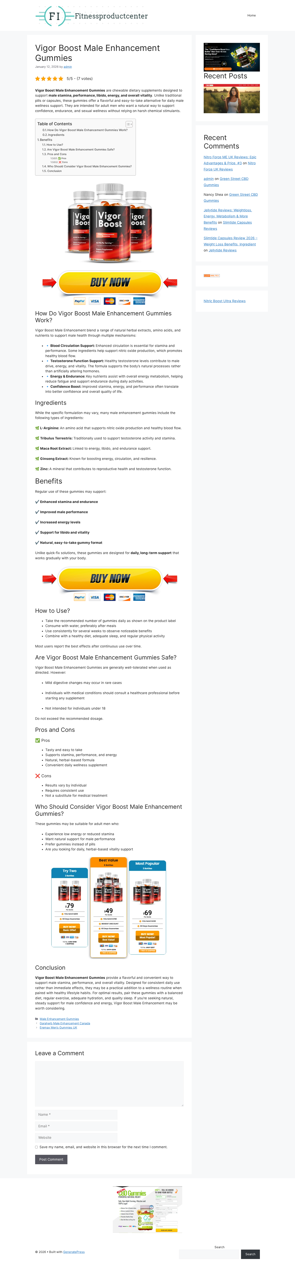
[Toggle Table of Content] (127, 124)
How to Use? (55, 144)
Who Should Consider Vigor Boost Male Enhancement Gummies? (89, 166)
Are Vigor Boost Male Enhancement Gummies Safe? (81, 149)
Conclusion (54, 171)
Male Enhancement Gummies (59, 1019)
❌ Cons (63, 162)
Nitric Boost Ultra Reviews (225, 301)
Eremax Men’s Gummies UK (58, 1027)
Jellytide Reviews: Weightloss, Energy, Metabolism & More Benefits (228, 216)
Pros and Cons (56, 154)
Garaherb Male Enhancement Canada (65, 1023)
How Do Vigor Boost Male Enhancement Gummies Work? (87, 130)
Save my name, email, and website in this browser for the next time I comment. (104, 1147)
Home (251, 15)
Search (220, 1247)
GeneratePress (74, 1252)
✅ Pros (62, 158)
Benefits (46, 140)
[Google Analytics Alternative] (212, 276)
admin (209, 179)
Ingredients (56, 135)
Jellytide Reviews (223, 250)
